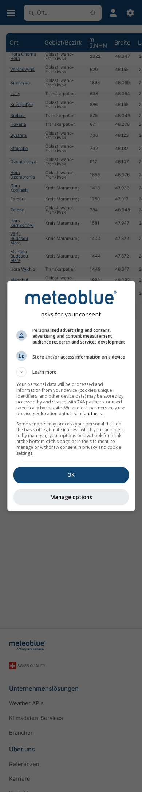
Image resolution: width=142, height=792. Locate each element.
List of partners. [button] (86, 413)
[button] (71, 372)
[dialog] (71, 396)
